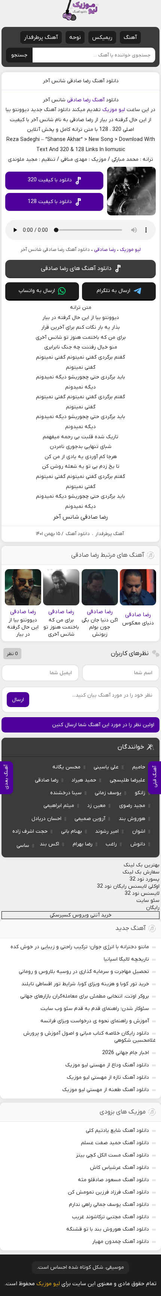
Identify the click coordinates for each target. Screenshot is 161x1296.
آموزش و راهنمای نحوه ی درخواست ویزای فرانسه (94, 1021)
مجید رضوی (132, 805)
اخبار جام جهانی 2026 (125, 1052)
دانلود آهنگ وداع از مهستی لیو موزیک (107, 1065)
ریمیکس (102, 37)
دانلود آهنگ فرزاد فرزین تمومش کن (108, 1192)
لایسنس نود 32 (142, 893)
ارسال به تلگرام (113, 290)
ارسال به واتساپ (37, 290)
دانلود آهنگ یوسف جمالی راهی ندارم (109, 1204)
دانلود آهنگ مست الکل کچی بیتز (112, 1155)
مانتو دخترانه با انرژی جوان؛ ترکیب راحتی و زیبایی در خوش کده (79, 946)
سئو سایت (148, 900)
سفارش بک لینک (141, 872)
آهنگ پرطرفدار (41, 37)
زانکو (140, 792)
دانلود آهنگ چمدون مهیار (120, 1241)
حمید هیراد (84, 780)
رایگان (153, 907)
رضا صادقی (79, 100)
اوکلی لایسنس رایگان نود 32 (128, 886)
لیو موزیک (113, 109)
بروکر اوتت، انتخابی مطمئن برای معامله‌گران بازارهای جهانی (84, 996)
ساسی (22, 845)
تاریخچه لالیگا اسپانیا (126, 959)
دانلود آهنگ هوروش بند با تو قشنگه (107, 1229)
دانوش (137, 844)
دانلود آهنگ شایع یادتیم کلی (117, 1130)
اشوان (138, 831)
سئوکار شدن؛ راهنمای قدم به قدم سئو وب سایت (94, 1008)
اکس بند (49, 844)
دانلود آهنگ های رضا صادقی (76, 268)
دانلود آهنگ (78, 534)
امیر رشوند (107, 831)
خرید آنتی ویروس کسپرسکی (81, 915)
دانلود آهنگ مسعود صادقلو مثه (113, 1179)
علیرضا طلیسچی (127, 780)
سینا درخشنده (66, 792)
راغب (111, 844)
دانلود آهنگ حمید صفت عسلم (115, 1142)
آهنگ (130, 37)
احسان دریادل (46, 818)
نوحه (75, 37)
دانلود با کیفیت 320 (50, 180)
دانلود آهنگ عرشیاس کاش (119, 1167)
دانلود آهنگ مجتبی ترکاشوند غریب (110, 1216)
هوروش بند (132, 818)
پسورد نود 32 (145, 879)
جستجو (19, 55)
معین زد (96, 805)
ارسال (18, 699)
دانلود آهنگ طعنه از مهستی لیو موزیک (105, 1089)
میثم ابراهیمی (58, 805)
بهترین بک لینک (142, 865)
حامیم (138, 767)
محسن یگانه (66, 767)
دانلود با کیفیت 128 (50, 201)
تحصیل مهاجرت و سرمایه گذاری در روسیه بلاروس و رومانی (84, 971)
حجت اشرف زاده (30, 831)
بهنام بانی (71, 831)
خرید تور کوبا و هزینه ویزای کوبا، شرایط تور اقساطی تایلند (85, 984)
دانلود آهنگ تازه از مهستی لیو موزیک (108, 1077)
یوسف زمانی (108, 792)
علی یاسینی (106, 767)
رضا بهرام (82, 844)
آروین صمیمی (90, 818)
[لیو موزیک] (80, 10)
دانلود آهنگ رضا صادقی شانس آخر (81, 81)
